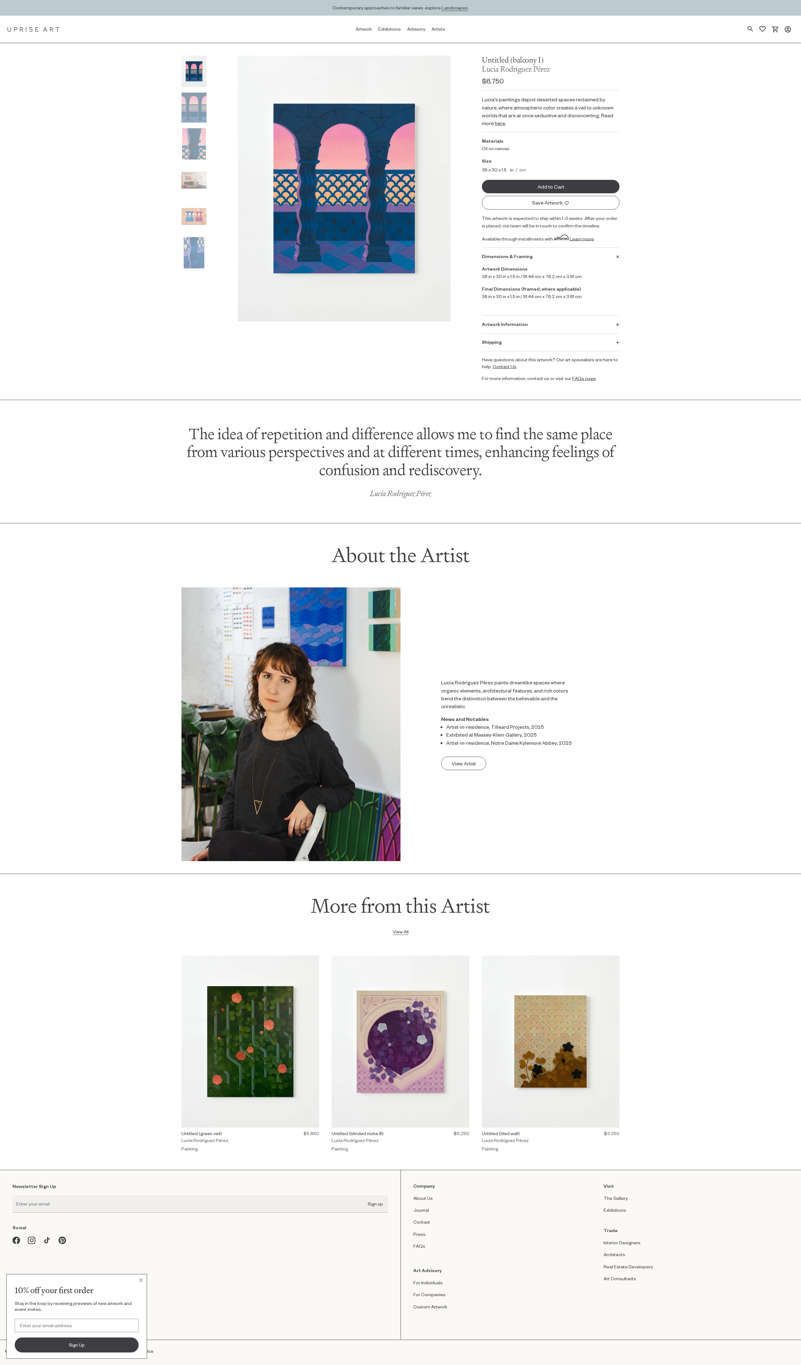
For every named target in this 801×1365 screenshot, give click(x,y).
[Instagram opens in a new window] (32, 1240)
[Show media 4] (194, 180)
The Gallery (616, 1198)
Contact (421, 1222)
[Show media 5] (194, 216)
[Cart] (775, 29)
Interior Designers (622, 1243)
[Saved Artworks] (762, 29)
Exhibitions (615, 1210)
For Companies (429, 1294)
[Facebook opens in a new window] (16, 1240)
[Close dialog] (141, 1280)
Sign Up (77, 1345)
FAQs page (584, 378)
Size (487, 161)
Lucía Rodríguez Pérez (516, 69)
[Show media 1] (194, 71)
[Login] (788, 29)
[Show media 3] (194, 144)
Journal (421, 1210)
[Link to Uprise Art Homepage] (33, 29)
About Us (423, 1198)
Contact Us (504, 366)
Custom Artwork (430, 1307)
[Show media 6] (194, 252)
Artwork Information (505, 324)
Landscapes (455, 8)
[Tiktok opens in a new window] (47, 1240)
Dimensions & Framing (507, 256)
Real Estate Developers (628, 1267)
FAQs (419, 1246)
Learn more (582, 238)
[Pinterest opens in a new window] (62, 1240)
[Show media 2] (194, 107)
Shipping (492, 342)
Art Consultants (620, 1278)
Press (419, 1234)
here (500, 123)
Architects (614, 1254)
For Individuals (428, 1283)
